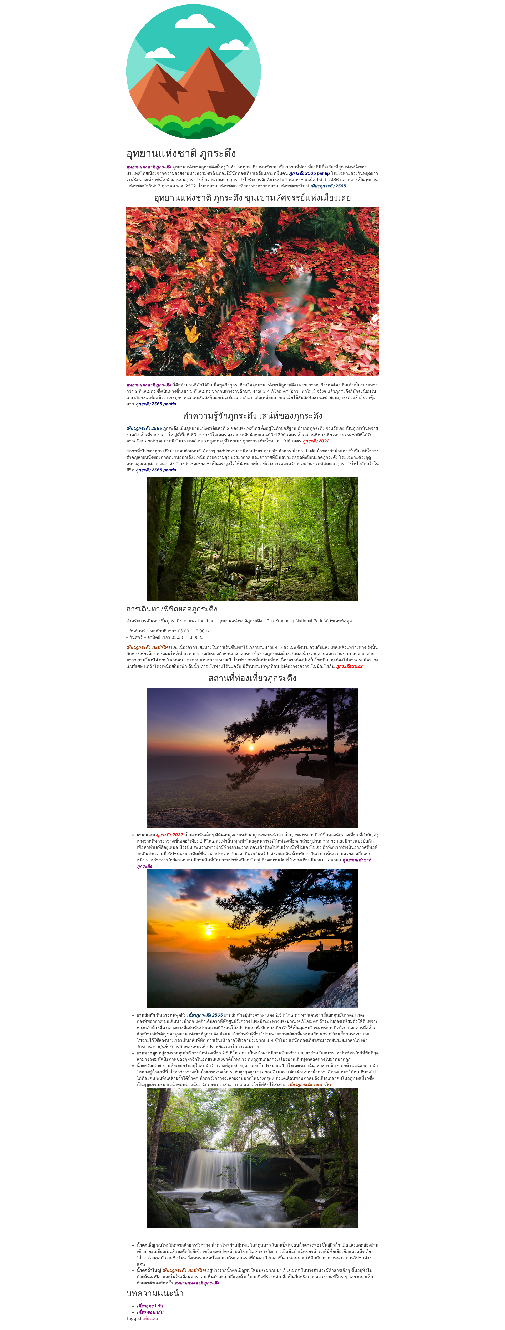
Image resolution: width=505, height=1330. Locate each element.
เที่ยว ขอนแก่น (150, 1312)
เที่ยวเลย (150, 1318)
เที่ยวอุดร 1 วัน (150, 1305)
